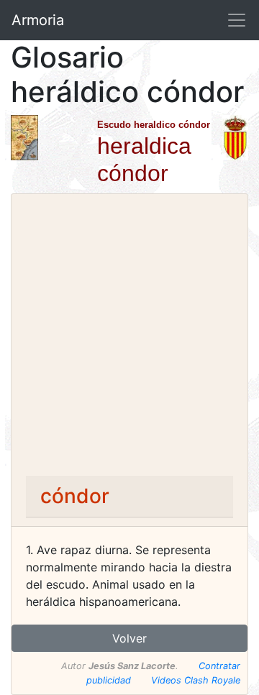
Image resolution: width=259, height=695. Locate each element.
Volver (129, 638)
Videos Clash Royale (195, 680)
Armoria (38, 20)
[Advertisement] (129, 339)
